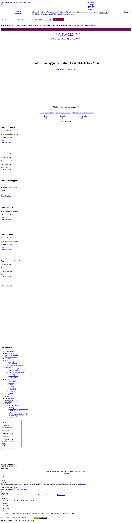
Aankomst (4, 17)
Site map (7, 505)
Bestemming (5, 425)
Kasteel (62, 116)
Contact (7, 508)
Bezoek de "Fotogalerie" (66, 35)
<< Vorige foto (59, 69)
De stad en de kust (82, 116)
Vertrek (19, 17)
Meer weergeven (6, 285)
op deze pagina (91, 25)
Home (6, 503)
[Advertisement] (66, 87)
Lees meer (66, 473)
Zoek (4, 445)
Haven (46, 116)
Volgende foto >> (71, 69)
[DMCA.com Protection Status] (40, 519)
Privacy (7, 510)
